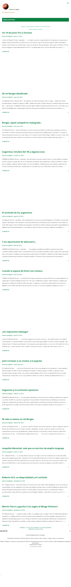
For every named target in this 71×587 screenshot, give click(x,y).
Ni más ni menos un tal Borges (18, 419)
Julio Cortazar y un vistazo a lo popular (22, 360)
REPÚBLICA (31, 29)
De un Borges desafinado (15, 93)
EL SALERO (42, 26)
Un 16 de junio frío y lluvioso (17, 32)
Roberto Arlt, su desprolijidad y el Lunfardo (24, 477)
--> (68, 51)
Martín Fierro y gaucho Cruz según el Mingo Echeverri (30, 506)
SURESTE (40, 29)
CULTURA (43, 527)
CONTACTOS (39, 529)
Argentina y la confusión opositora (20, 390)
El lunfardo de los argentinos (17, 212)
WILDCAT (36, 29)
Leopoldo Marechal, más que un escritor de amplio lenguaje (33, 448)
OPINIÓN (37, 26)
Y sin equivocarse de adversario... (19, 241)
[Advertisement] (35, 72)
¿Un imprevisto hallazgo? (15, 331)
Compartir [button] (5, 51)
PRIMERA (23, 26)
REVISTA (33, 26)
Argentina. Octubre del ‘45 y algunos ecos (23, 151)
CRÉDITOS (31, 529)
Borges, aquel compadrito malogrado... (22, 122)
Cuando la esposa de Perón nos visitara (22, 270)
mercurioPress (9, 20)
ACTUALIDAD (28, 26)
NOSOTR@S (47, 26)
